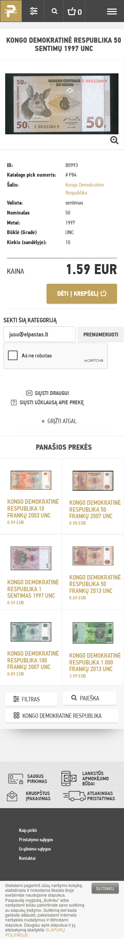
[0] (66, 11)
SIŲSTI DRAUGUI (52, 393)
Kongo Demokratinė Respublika (62, 715)
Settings (33, 11)
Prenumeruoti (100, 334)
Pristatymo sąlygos (36, 839)
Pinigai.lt (11, 11)
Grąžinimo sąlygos (35, 849)
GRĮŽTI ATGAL (62, 421)
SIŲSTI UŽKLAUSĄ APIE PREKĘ (52, 402)
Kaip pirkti (28, 830)
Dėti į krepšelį (78, 294)
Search (54, 11)
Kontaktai (27, 858)
